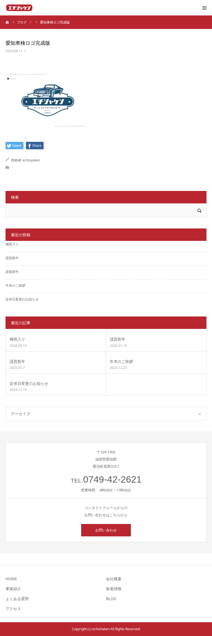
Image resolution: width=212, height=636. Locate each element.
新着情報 (113, 588)
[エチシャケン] (19, 8)
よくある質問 (17, 598)
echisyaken (31, 160)
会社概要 (113, 578)
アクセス (13, 608)
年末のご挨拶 (15, 285)
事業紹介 (13, 588)
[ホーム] (7, 22)
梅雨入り (12, 244)
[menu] (204, 7)
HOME (11, 578)
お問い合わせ (106, 530)
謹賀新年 (12, 258)
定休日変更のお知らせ (22, 299)
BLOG (111, 598)
